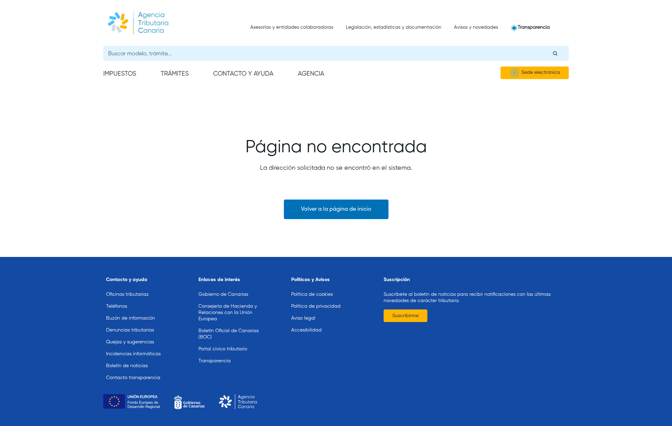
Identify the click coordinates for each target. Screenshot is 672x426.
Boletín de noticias (127, 365)
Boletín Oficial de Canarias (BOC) (228, 334)
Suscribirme (405, 315)
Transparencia (534, 27)
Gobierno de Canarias (223, 294)
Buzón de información (130, 318)
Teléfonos (116, 306)
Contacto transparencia (133, 377)
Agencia (311, 74)
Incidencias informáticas (133, 353)
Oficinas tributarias (127, 294)
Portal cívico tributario (222, 349)
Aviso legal (303, 318)
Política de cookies (312, 294)
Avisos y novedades (476, 27)
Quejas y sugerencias (130, 342)
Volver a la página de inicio (336, 209)
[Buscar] (555, 53)
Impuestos (119, 74)
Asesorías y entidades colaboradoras (291, 27)
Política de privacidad (316, 306)
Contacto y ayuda (243, 74)
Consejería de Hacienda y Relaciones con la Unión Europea (227, 312)
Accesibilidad (306, 330)
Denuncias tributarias (130, 330)
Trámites (175, 74)
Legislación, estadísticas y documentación (393, 27)
